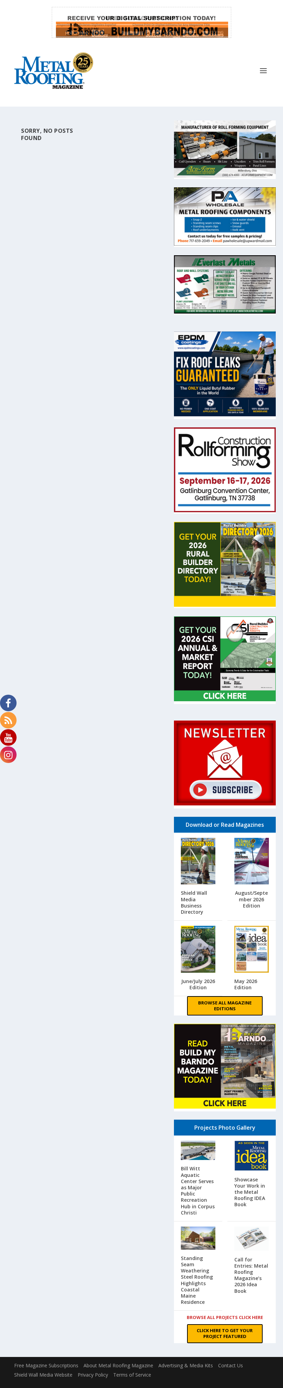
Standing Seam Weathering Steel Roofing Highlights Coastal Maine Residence (197, 1280)
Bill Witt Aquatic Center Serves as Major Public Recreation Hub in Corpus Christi (198, 1190)
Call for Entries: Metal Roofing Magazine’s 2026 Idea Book (251, 1275)
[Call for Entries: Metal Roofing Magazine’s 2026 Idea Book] (251, 1239)
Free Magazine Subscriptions (46, 1365)
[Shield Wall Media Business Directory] (198, 862)
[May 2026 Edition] (251, 950)
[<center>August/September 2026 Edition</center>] (251, 862)
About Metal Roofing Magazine (118, 1365)
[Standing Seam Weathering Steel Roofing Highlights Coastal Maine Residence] (198, 1239)
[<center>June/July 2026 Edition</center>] (198, 950)
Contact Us (230, 1365)
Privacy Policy (93, 1374)
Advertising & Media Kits (185, 1365)
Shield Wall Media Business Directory (194, 902)
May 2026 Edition (245, 984)
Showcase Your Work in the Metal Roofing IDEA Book (249, 1192)
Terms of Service (132, 1374)
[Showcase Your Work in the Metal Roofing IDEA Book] (251, 1156)
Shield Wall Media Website (43, 1374)
